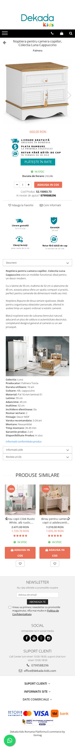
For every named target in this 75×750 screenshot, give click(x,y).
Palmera (37, 50)
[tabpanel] (37, 91)
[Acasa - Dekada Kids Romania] (37, 20)
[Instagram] (48, 638)
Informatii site (36, 691)
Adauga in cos (48, 184)
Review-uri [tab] (13, 456)
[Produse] (5, 34)
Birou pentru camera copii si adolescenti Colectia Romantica (54, 520)
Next (69, 95)
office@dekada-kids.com (39, 671)
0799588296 (40, 665)
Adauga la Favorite (22, 205)
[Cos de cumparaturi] (61, 33)
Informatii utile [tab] (14, 449)
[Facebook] (26, 638)
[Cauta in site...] (71, 33)
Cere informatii (51, 205)
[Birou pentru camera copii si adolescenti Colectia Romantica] (54, 500)
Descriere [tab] (11, 262)
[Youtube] (34, 638)
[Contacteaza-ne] (52, 33)
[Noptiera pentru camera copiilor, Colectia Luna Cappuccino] (37, 91)
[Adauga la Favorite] (20, 564)
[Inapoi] (3, 42)
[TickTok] (41, 638)
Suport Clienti (36, 683)
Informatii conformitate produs (24, 441)
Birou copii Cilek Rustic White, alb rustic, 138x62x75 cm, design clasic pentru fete (20, 520)
